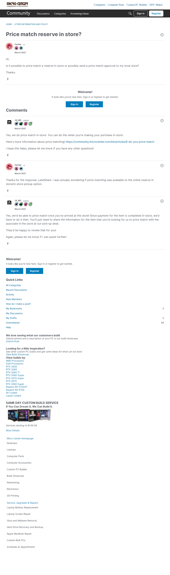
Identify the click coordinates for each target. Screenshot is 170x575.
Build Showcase (15, 475)
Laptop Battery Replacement (22, 507)
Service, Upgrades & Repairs (22, 502)
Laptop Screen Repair (19, 513)
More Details (12, 430)
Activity (10, 294)
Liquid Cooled (13, 395)
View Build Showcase (17, 354)
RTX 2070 (11, 381)
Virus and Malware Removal (22, 520)
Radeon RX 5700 (15, 389)
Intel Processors (14, 363)
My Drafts (85, 318)
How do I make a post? (18, 303)
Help (8, 327)
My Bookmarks (85, 308)
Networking (13, 482)
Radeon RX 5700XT (16, 386)
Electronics (13, 489)
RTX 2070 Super (15, 378)
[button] (162, 35)
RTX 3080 (11, 369)
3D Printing (13, 495)
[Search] (130, 13)
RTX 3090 (11, 366)
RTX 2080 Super (15, 375)
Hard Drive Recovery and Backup (25, 527)
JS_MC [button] (18, 120)
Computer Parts (15, 456)
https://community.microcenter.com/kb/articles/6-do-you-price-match (110, 141)
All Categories (13, 285)
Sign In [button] (74, 104)
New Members (14, 299)
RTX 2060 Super (15, 384)
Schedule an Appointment (21, 546)
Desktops (12, 443)
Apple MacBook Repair (19, 533)
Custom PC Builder (17, 469)
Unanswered (85, 322)
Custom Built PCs (16, 540)
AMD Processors (15, 360)
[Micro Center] (19, 13)
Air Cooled (11, 392)
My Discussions (14, 313)
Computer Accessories (19, 462)
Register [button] (94, 104)
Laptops (11, 449)
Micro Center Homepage (20, 438)
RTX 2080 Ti (13, 372)
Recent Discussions (16, 289)
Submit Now (12, 341)
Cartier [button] (18, 44)
